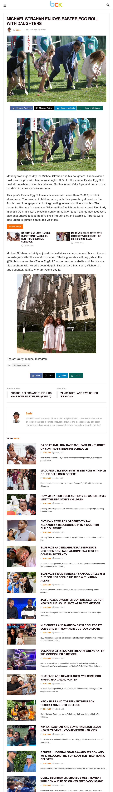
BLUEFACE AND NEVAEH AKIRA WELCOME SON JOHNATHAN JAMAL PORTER (70, 677)
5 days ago (59, 763)
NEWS (43, 29)
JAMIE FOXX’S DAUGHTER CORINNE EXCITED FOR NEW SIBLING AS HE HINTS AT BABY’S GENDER (71, 601)
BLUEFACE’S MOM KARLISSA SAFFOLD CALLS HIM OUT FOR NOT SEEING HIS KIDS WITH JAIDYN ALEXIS (72, 577)
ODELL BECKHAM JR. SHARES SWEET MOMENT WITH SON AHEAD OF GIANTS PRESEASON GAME (71, 779)
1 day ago (58, 453)
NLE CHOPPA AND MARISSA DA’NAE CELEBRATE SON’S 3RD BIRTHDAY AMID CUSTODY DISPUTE (71, 626)
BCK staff (47, 453)
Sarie (18, 29)
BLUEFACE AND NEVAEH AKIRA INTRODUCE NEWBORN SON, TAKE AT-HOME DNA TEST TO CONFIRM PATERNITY (69, 551)
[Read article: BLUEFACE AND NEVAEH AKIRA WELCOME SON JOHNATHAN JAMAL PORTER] (21, 684)
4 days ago (59, 684)
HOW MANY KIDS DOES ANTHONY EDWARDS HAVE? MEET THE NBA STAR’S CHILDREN (73, 497)
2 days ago (59, 503)
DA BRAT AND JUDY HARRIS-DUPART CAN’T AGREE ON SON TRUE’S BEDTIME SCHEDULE (72, 446)
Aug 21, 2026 (28, 246)
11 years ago (31, 29)
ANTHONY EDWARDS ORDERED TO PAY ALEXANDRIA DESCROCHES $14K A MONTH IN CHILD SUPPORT (69, 524)
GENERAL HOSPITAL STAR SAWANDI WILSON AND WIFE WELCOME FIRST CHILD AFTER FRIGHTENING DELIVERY (72, 755)
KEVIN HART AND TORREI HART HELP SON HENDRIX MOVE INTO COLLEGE (67, 703)
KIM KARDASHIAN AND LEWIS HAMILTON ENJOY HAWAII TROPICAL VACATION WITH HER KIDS (70, 728)
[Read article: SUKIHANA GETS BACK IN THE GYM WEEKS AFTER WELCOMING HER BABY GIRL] (21, 659)
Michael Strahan (21, 365)
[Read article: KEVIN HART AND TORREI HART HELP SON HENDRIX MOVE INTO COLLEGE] (21, 710)
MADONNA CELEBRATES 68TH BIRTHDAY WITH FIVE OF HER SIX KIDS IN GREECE (73, 472)
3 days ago (59, 633)
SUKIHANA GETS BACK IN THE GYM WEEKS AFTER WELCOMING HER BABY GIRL (72, 652)
